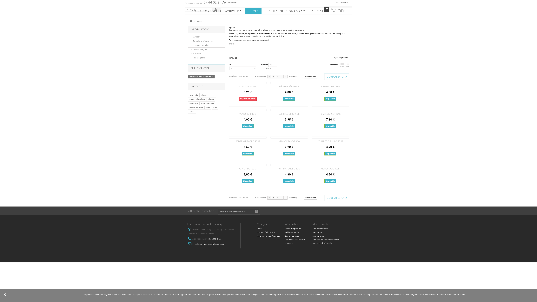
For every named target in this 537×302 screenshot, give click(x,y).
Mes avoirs (317, 232)
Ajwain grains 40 (247, 86)
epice (192, 112)
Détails (232, 44)
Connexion (343, 2)
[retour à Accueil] (191, 21)
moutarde (193, 103)
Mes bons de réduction (323, 243)
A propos (197, 53)
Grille (342, 66)
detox (203, 95)
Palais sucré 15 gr (248, 114)
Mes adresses (318, 236)
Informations (200, 29)
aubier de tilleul (196, 107)
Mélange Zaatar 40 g (289, 141)
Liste (347, 66)
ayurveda (193, 95)
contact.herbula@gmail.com (212, 244)
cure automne (207, 103)
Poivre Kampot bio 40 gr (248, 141)
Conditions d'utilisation (203, 41)
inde (215, 107)
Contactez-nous (292, 236)
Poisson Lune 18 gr (330, 86)
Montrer (264, 64)
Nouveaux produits (293, 228)
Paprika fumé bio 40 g (289, 169)
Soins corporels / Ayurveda (217, 11)
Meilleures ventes (292, 232)
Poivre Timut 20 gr (247, 169)
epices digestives (197, 99)
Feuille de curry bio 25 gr (330, 141)
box (208, 107)
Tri (230, 64)
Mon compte (321, 224)
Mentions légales (200, 49)
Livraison (196, 37)
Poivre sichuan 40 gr (330, 114)
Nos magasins (199, 58)
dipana (211, 99)
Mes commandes (320, 228)
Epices (253, 11)
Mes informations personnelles (326, 239)
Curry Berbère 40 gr (289, 114)
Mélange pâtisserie (289, 86)
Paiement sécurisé (201, 45)
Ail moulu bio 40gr (330, 169)
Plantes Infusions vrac (285, 11)
